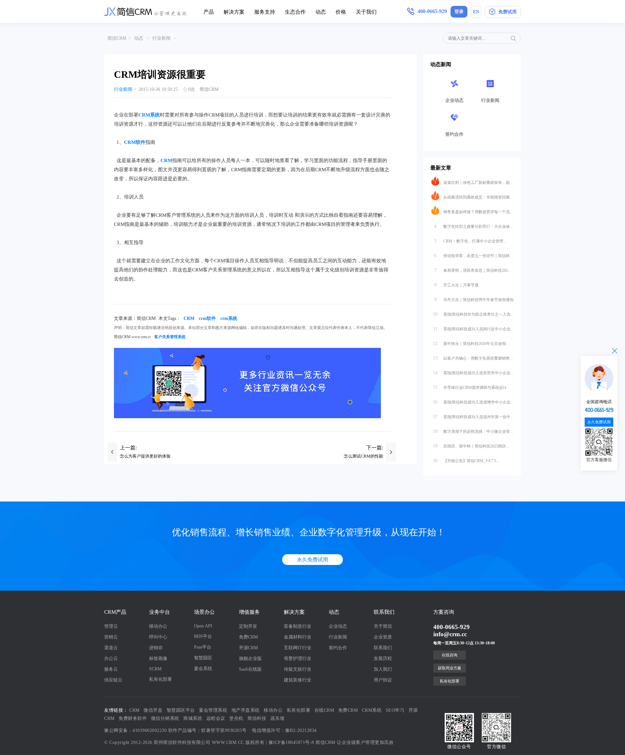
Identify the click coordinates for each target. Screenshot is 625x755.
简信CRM (116, 38)
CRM (166, 160)
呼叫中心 (158, 637)
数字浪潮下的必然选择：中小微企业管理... (473, 431)
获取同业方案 (449, 668)
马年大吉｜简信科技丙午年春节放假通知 (474, 299)
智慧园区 (203, 657)
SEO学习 (395, 710)
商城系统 (192, 718)
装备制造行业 (297, 626)
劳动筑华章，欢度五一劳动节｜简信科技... (474, 255)
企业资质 (383, 637)
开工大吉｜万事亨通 (456, 284)
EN (476, 11)
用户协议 (383, 680)
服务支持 (264, 12)
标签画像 (158, 658)
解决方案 (234, 12)
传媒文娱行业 (297, 669)
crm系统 (228, 318)
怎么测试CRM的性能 (363, 456)
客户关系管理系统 (170, 337)
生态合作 (295, 12)
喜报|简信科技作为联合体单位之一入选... (473, 314)
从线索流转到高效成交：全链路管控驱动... (474, 197)
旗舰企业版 (250, 658)
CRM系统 (149, 114)
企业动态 (338, 626)
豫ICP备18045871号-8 (291, 742)
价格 (341, 12)
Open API (203, 626)
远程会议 (215, 718)
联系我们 (383, 647)
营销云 (111, 637)
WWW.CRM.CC (228, 742)
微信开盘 (153, 710)
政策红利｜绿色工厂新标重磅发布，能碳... (474, 182)
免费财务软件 (132, 718)
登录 (459, 11)
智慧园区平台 (181, 710)
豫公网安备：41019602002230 (135, 730)
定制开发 (248, 626)
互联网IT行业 (297, 647)
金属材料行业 (297, 637)
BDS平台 (203, 636)
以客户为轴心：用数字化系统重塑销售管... (473, 358)
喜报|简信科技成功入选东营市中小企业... (473, 372)
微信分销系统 (165, 718)
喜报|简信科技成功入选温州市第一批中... (473, 416)
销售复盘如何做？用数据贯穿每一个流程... (474, 211)
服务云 (111, 669)
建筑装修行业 (297, 680)
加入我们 (383, 669)
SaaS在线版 (250, 669)
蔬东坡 (278, 718)
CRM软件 (135, 142)
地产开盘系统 (245, 710)
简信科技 (256, 718)
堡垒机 (236, 718)
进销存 (156, 647)
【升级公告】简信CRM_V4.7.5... (466, 460)
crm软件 (207, 318)
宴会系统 (203, 668)
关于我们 (366, 12)
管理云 (111, 626)
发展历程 (383, 658)
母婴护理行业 (297, 658)
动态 (320, 12)
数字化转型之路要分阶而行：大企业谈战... (474, 226)
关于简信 (383, 626)
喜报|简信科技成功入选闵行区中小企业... (473, 328)
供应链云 (113, 680)
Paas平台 (202, 647)
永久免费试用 (312, 559)
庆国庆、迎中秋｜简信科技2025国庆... (471, 446)
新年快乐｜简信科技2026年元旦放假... (471, 343)
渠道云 (111, 647)
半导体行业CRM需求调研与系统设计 (470, 387)
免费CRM (248, 637)
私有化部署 (160, 679)
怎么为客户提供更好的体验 (145, 456)
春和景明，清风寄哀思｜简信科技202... (472, 270)
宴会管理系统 (213, 710)
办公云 (111, 658)
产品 (208, 12)
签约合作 (338, 647)
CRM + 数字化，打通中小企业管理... (470, 241)
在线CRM (324, 710)
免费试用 (507, 11)
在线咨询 (449, 655)
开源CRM (248, 647)
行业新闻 (161, 38)
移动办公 (158, 626)
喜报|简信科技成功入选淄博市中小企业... (473, 402)
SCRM (155, 668)
